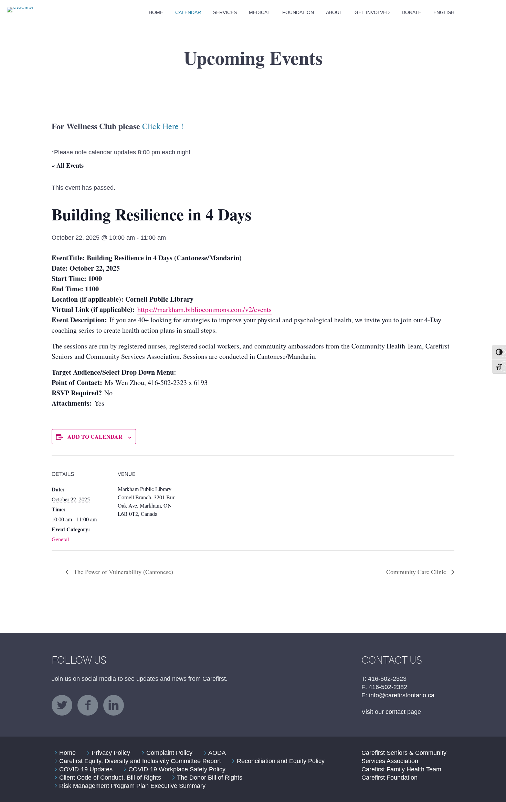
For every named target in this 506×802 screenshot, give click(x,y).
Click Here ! (162, 126)
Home (156, 12)
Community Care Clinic (417, 571)
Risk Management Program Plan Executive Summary (132, 785)
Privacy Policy (111, 752)
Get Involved (372, 12)
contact (395, 711)
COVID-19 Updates (86, 769)
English (443, 12)
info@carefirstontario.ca (401, 695)
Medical (259, 12)
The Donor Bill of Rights (209, 777)
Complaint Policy (169, 752)
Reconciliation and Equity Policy (281, 761)
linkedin (113, 705)
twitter (62, 705)
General (60, 539)
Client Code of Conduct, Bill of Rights (110, 777)
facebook (87, 705)
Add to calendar (95, 436)
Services (225, 12)
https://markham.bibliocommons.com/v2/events (204, 309)
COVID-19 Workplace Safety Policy (176, 769)
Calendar (188, 12)
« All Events (68, 165)
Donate (411, 12)
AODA (217, 752)
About (334, 12)
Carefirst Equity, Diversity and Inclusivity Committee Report (140, 761)
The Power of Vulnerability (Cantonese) (122, 571)
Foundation (298, 12)
